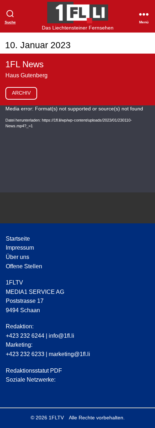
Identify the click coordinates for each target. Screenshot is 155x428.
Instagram (11, 391)
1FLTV (56, 417)
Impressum (20, 248)
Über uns (17, 257)
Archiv (21, 93)
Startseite (18, 239)
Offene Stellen (24, 266)
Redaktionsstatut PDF (34, 371)
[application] (77, 148)
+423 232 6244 (25, 336)
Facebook (24, 391)
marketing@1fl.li (69, 354)
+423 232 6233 (25, 354)
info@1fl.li (61, 336)
